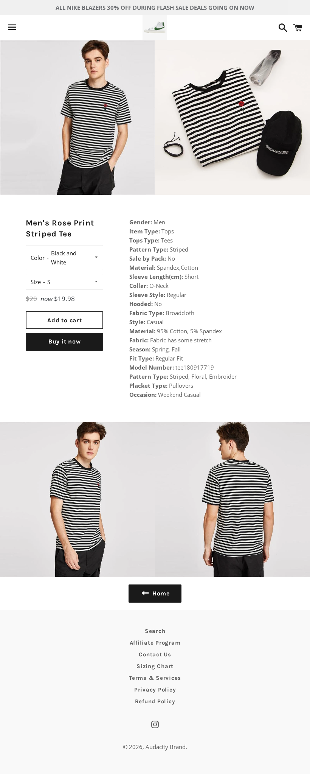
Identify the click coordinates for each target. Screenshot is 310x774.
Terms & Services (155, 678)
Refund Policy (155, 701)
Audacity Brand (166, 747)
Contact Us (155, 654)
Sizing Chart (155, 666)
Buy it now (64, 341)
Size (36, 282)
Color (38, 257)
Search (155, 631)
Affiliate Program (155, 642)
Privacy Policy (155, 689)
